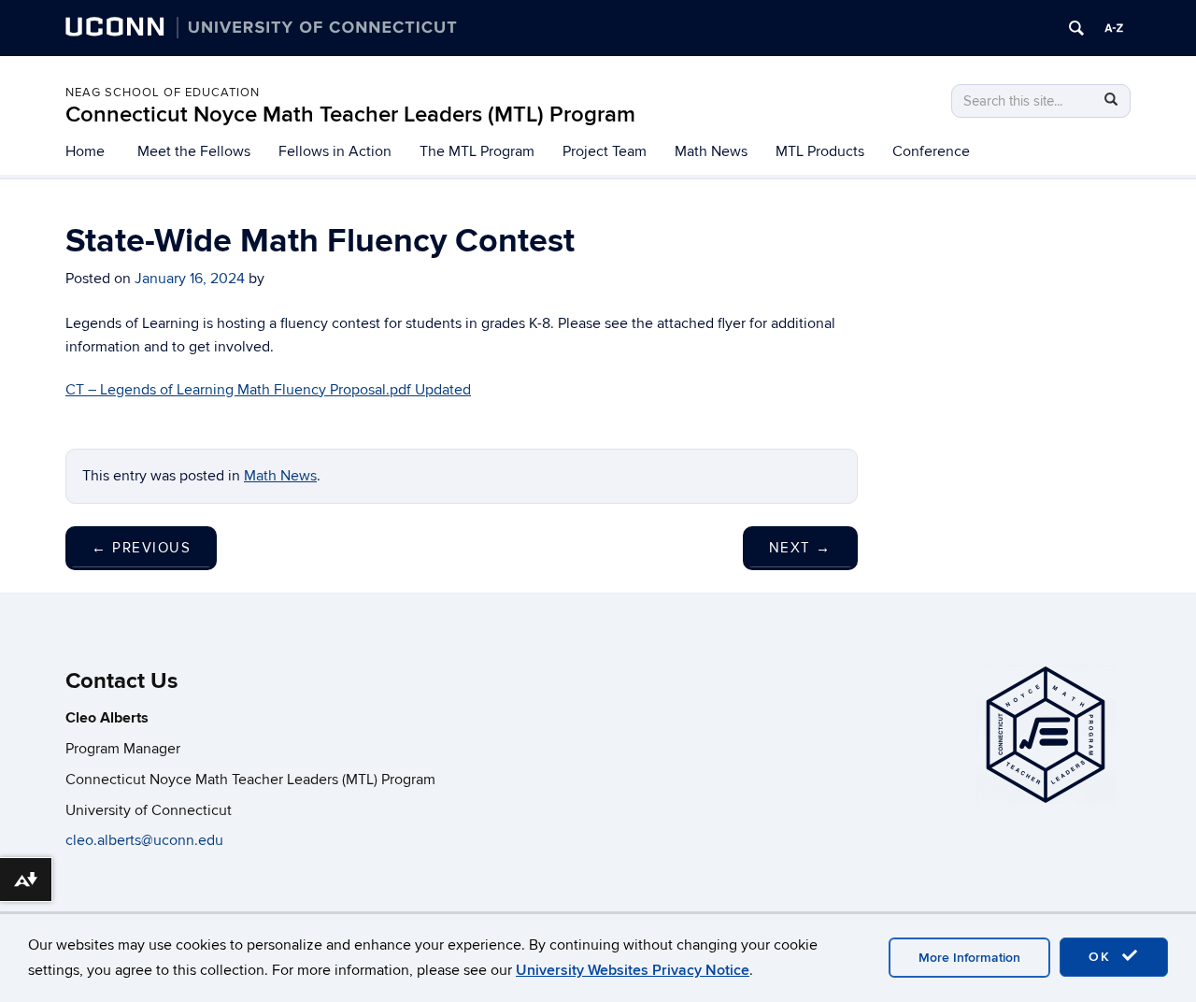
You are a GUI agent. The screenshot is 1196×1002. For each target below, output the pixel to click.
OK (1103, 957)
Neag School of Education (162, 92)
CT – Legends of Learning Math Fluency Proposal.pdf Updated (268, 389)
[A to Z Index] (1114, 28)
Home (85, 151)
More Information (969, 958)
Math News (711, 151)
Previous (141, 547)
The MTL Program (477, 151)
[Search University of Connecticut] (1076, 28)
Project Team (604, 151)
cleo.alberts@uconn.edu (146, 840)
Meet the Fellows (193, 151)
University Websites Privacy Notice (632, 970)
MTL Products (820, 151)
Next (800, 547)
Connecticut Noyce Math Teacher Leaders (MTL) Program (350, 114)
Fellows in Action (335, 151)
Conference (931, 151)
